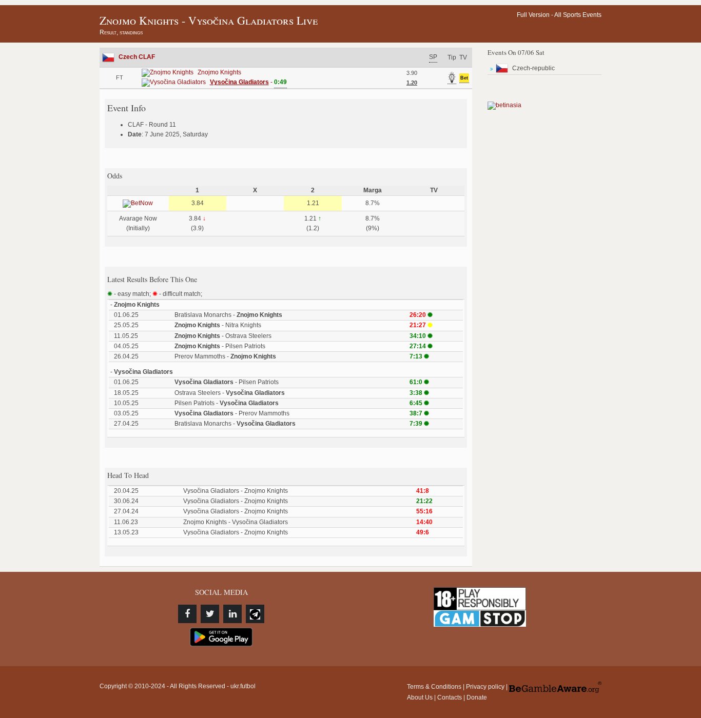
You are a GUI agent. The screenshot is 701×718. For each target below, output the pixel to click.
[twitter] (210, 614)
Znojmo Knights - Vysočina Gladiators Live (209, 20)
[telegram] (255, 614)
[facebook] (187, 614)
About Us (420, 697)
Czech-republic (533, 68)
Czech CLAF (137, 57)
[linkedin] (232, 614)
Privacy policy (485, 686)
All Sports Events (577, 14)
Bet (464, 78)
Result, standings (121, 32)
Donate (476, 697)
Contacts (449, 697)
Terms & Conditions (434, 686)
